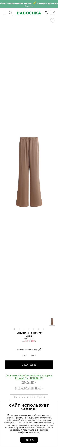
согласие (44, 418)
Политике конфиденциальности (33, 431)
